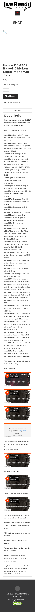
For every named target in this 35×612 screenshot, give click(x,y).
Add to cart (11, 96)
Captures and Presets (14, 594)
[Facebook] (17, 588)
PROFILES (10, 593)
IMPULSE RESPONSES (21, 593)
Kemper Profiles (15, 102)
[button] (17, 13)
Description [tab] (17, 110)
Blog (21, 596)
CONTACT (26, 594)
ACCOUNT (16, 596)
